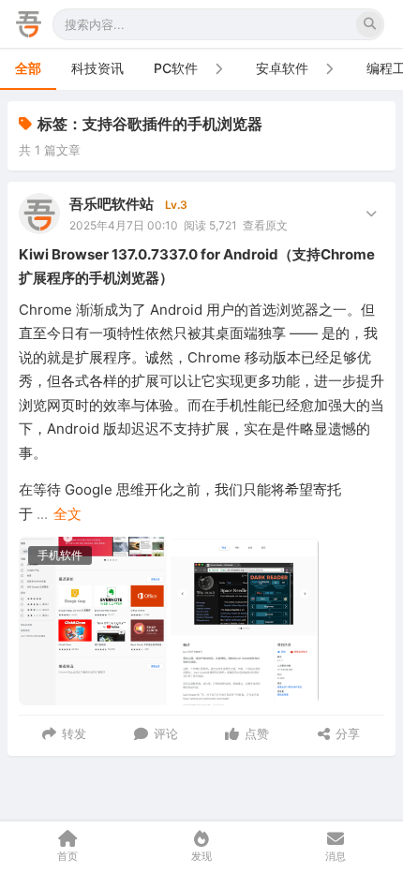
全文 (67, 514)
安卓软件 (282, 68)
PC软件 (176, 68)
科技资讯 (97, 68)
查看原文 (265, 225)
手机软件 (59, 555)
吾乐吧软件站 (111, 204)
